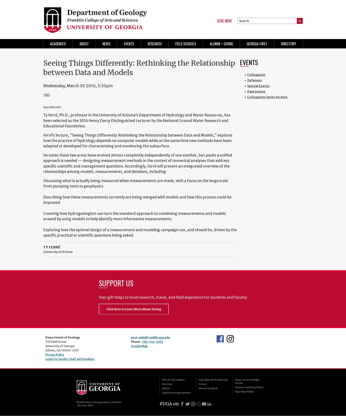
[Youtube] (204, 404)
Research (155, 43)
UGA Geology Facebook (220, 338)
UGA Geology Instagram (230, 338)
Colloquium (256, 75)
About (84, 43)
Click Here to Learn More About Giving (133, 309)
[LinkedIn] (209, 404)
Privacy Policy (54, 354)
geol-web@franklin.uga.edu (150, 337)
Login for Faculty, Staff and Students (70, 359)
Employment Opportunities (176, 392)
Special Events (258, 86)
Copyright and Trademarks (213, 379)
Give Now (224, 20)
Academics (58, 43)
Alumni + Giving (221, 43)
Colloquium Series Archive (267, 97)
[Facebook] (182, 404)
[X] (187, 404)
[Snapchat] (198, 404)
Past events (256, 91)
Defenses (254, 80)
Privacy (202, 384)
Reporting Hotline (244, 391)
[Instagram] (193, 404)
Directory (288, 43)
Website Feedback (208, 388)
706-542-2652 (152, 341)
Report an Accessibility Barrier (247, 381)
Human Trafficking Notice (249, 387)
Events (129, 43)
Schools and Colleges (173, 379)
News (106, 43)
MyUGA (166, 388)
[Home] (106, 18)
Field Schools (185, 43)
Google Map (139, 346)
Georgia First (257, 43)
